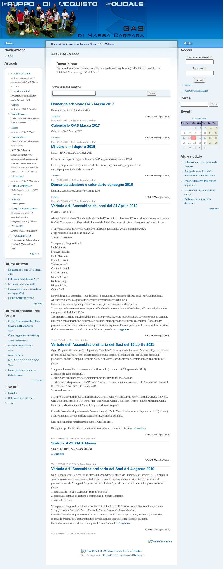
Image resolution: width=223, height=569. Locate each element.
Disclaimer (137, 555)
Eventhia (12, 392)
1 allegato (55, 116)
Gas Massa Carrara (21, 73)
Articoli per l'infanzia (17, 340)
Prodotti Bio (17, 226)
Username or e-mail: (199, 57)
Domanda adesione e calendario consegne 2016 (92, 185)
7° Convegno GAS (21, 235)
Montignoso (17, 176)
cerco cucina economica (20, 345)
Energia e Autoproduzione (24, 208)
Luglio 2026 (200, 118)
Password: (199, 68)
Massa (14, 127)
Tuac (10, 403)
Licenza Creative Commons (116, 555)
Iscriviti (188, 85)
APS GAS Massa (20, 150)
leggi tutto (34, 253)
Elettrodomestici (15, 375)
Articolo (15, 199)
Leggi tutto (37, 380)
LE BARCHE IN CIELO (21, 298)
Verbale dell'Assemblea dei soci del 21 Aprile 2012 (94, 206)
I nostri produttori (20, 91)
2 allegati (55, 197)
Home (9, 43)
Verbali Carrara (19, 114)
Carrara (15, 104)
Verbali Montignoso (21, 185)
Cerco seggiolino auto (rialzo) (23, 335)
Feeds (125, 551)
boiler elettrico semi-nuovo (22, 370)
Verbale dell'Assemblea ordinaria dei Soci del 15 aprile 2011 (102, 344)
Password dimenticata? (196, 90)
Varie (10, 330)
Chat (10, 55)
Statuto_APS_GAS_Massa (73, 443)
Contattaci (136, 551)
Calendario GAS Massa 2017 (23, 279)
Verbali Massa (18, 136)
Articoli (63, 44)
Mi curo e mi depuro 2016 (21, 284)
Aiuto (188, 43)
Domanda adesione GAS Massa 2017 (82, 104)
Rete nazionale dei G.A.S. (21, 398)
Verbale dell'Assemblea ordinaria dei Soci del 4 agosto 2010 (102, 469)
